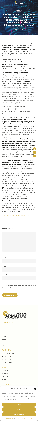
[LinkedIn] (34, 156)
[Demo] (34, 152)
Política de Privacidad (21, 418)
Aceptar (19, 404)
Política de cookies (10, 418)
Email (4, 266)
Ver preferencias (19, 414)
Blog (19, 10)
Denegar (19, 409)
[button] (35, 388)
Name (4, 257)
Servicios (5, 374)
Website (5, 275)
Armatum (5, 43)
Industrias (5, 376)
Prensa (4, 379)
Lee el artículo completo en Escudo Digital (15, 216)
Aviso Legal (29, 418)
